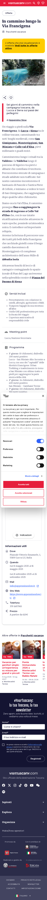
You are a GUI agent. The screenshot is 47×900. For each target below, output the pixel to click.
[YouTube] (31, 785)
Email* (5, 732)
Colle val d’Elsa (24, 146)
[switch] (40, 449)
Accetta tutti (23, 484)
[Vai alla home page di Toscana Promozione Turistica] (34, 865)
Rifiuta (23, 501)
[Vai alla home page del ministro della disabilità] (32, 847)
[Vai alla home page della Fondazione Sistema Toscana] (12, 865)
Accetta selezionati (23, 493)
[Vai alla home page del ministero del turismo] (32, 853)
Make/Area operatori (13, 831)
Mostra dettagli (32, 476)
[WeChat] (38, 785)
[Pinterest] (25, 785)
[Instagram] (15, 785)
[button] (23, 802)
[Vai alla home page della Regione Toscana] (11, 853)
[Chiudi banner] (43, 396)
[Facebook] (3, 785)
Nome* (5, 722)
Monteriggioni (27, 142)
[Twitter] (9, 785)
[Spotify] (3, 792)
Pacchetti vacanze (32, 635)
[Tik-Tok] (20, 785)
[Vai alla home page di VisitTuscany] (19, 3)
